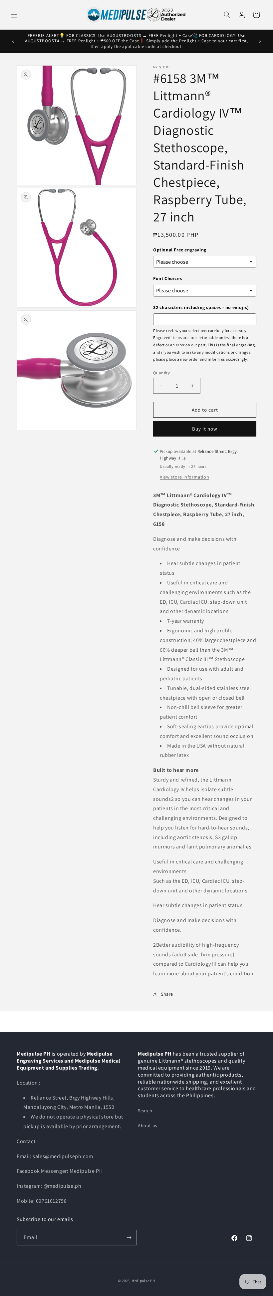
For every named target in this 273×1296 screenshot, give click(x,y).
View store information (184, 477)
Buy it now (204, 429)
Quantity (161, 373)
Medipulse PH (143, 1280)
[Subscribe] (129, 1237)
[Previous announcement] (13, 41)
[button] (14, 14)
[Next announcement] (260, 41)
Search (145, 1111)
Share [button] (167, 994)
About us (147, 1126)
